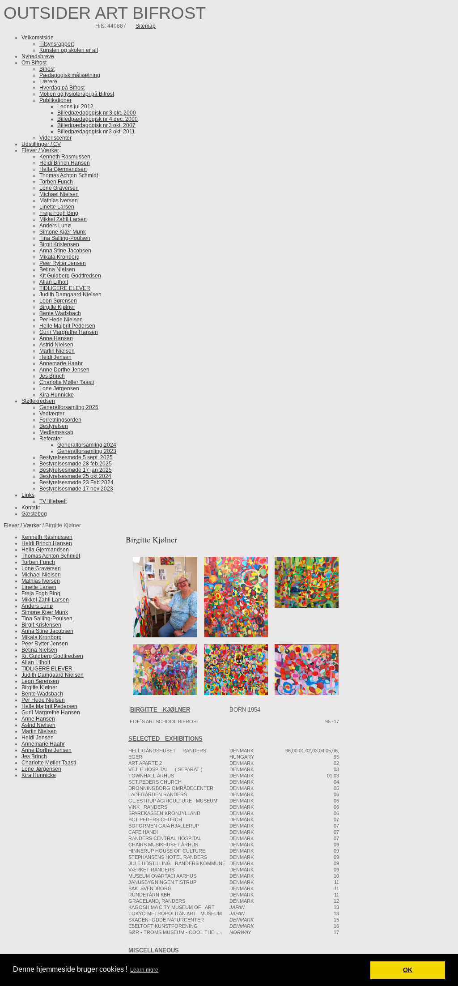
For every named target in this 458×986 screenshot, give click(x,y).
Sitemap (146, 26)
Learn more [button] (144, 970)
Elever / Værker (22, 525)
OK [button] (407, 969)
